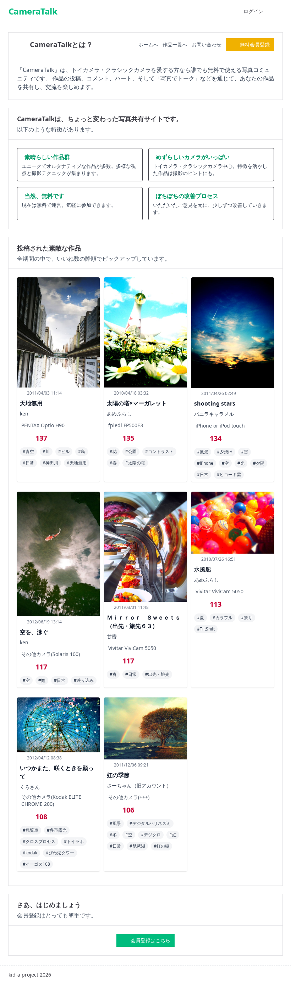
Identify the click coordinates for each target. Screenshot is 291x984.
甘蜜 (112, 636)
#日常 (28, 463)
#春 (113, 463)
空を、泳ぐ (34, 632)
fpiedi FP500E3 (125, 425)
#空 (225, 463)
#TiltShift (206, 629)
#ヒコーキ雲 (229, 474)
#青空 (28, 451)
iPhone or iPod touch (220, 425)
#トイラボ (74, 841)
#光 (241, 463)
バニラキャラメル (214, 414)
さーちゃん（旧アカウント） (139, 785)
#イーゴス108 (36, 864)
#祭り (246, 618)
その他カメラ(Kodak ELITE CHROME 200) (51, 800)
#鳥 (81, 451)
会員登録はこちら (150, 940)
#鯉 (41, 680)
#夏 (200, 618)
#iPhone (205, 463)
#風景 (202, 452)
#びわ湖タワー (60, 853)
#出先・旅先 (157, 674)
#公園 (131, 451)
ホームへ (148, 44)
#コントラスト (159, 451)
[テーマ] (230, 11)
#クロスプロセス (39, 841)
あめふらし (119, 413)
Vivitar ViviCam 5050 (132, 648)
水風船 (202, 569)
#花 (113, 451)
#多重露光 (57, 830)
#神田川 (50, 463)
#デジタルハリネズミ (150, 823)
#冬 (113, 835)
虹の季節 (118, 775)
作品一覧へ (175, 44)
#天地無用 (77, 463)
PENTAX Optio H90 (43, 425)
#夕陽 (258, 463)
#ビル (64, 451)
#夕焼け (224, 452)
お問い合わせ (206, 44)
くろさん (30, 787)
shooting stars (214, 403)
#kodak (30, 853)
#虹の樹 (161, 846)
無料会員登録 (255, 44)
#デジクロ (151, 835)
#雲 (244, 452)
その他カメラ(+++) (128, 797)
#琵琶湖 (137, 846)
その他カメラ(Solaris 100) (50, 654)
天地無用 (31, 403)
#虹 (172, 835)
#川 (46, 451)
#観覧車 (30, 830)
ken (24, 413)
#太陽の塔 (135, 463)
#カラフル (222, 618)
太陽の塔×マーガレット (137, 403)
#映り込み (84, 680)
